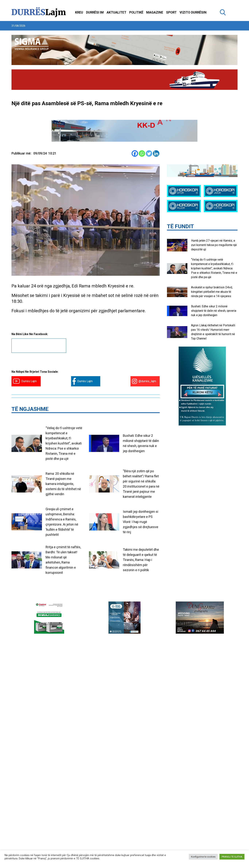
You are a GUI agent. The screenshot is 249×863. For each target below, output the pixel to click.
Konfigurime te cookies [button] (203, 856)
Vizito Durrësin (193, 12)
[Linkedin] (156, 153)
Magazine (154, 12)
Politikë (136, 12)
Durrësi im (95, 12)
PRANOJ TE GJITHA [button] (232, 856)
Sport (171, 12)
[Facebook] (135, 153)
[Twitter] (149, 153)
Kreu (79, 12)
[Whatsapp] (142, 153)
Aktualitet (116, 12)
